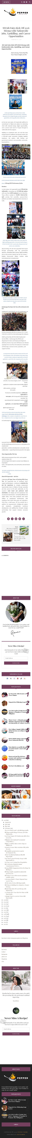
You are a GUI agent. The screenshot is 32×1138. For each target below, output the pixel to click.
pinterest (4, 956)
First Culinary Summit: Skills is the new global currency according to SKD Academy (19, 731)
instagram (4, 954)
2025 (5, 900)
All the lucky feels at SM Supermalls (15, 883)
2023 (5, 904)
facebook (4, 949)
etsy (3, 961)
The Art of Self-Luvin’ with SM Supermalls (16, 830)
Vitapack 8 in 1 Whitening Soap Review (19, 702)
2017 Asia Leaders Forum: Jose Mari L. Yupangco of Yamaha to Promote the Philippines (19, 712)
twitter (3, 952)
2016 (5, 918)
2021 (5, 908)
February (7, 828)
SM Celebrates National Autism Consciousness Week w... (13, 865)
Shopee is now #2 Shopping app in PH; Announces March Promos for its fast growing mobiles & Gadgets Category (19, 721)
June (6, 824)
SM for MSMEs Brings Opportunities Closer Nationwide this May (19, 739)
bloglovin (4, 959)
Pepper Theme (23, 1132)
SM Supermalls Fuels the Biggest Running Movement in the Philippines (19, 775)
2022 (5, 906)
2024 (5, 902)
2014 (5, 922)
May (6, 826)
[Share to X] (12, 519)
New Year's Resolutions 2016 (16, 766)
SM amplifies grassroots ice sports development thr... (14, 852)
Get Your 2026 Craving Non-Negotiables (16, 862)
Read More (16, 1001)
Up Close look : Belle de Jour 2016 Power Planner (17, 1100)
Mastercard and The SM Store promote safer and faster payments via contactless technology (19, 758)
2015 (5, 920)
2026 (5, 820)
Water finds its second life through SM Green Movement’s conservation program (19, 748)
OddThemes (21, 1134)
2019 (5, 912)
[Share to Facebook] (8, 519)
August (7, 822)
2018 (5, 914)
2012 (5, 924)
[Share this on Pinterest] (16, 519)
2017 (5, 916)
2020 (5, 910)
